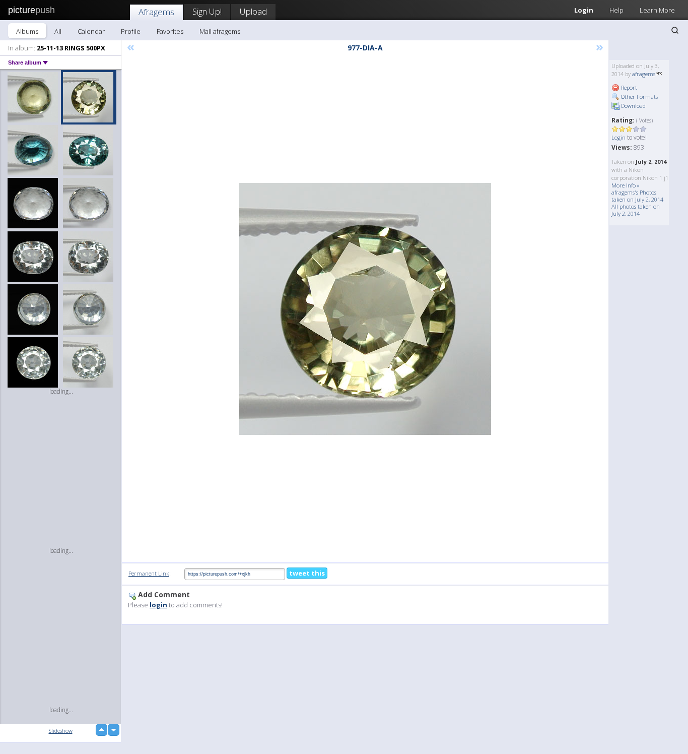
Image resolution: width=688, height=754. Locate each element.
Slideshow (61, 730)
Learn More (657, 10)
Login (583, 10)
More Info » (625, 185)
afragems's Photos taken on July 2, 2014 (637, 195)
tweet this (307, 573)
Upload (253, 11)
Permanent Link (148, 573)
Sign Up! (207, 11)
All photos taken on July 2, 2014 (635, 210)
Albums (27, 31)
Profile (131, 31)
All (57, 31)
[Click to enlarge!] (365, 309)
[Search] (675, 30)
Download (633, 105)
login (158, 604)
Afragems (156, 12)
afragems (643, 74)
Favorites (170, 31)
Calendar (91, 31)
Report (628, 87)
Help (616, 10)
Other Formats (639, 96)
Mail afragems (219, 31)
